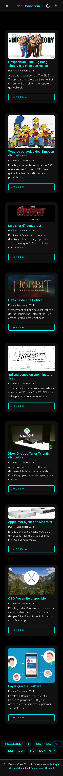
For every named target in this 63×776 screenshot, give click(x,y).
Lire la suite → (19, 97)
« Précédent (13, 743)
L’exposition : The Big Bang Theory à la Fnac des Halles (28, 64)
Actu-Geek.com (28, 6)
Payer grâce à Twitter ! (24, 686)
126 (48, 743)
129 (20, 750)
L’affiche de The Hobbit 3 (26, 300)
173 (32, 750)
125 (38, 743)
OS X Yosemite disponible (27, 598)
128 (10, 750)
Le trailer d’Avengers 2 (24, 226)
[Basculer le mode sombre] (48, 6)
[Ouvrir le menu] (7, 6)
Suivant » (47, 750)
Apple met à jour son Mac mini (30, 522)
